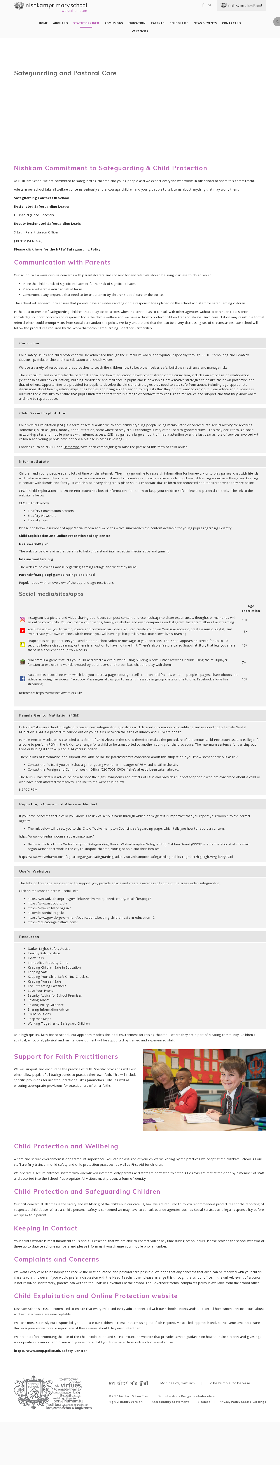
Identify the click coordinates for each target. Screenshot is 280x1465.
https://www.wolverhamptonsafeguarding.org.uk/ (56, 836)
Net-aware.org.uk (34, 543)
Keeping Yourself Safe (44, 981)
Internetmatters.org (36, 559)
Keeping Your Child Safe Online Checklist (58, 976)
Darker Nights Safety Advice (49, 948)
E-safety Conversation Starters (51, 511)
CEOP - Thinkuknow (34, 503)
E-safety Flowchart (42, 515)
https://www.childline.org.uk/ (49, 908)
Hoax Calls (36, 958)
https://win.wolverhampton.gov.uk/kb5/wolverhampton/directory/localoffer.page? (89, 899)
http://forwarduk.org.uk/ (46, 913)
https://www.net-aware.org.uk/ (59, 693)
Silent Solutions (39, 1014)
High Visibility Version (125, 1402)
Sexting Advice (39, 1000)
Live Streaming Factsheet (47, 986)
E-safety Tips (38, 520)
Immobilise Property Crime (48, 962)
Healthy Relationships (44, 953)
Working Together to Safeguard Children (59, 1023)
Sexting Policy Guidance (46, 1005)
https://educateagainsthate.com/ (52, 922)
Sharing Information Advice (48, 1009)
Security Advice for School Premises (55, 995)
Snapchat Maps (39, 1019)
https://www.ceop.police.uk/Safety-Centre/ (50, 1351)
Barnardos (72, 447)
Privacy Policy (229, 1402)
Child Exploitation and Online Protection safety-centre (64, 536)
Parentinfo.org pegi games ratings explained (57, 575)
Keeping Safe (38, 972)
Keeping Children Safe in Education (54, 967)
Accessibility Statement (170, 1402)
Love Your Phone (41, 990)
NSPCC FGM (28, 789)
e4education (205, 1396)
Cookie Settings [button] (253, 1402)
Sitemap (204, 1402)
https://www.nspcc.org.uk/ (47, 903)
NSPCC (51, 447)
